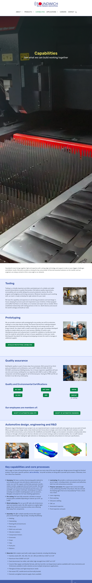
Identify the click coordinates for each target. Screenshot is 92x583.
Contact (71, 12)
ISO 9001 (18, 395)
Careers (63, 12)
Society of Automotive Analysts (25, 413)
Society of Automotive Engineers (67, 413)
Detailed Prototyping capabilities (20, 345)
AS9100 (74, 389)
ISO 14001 (18, 389)
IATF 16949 (46, 389)
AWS (46, 395)
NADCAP (74, 395)
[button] (76, 12)
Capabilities (40, 12)
